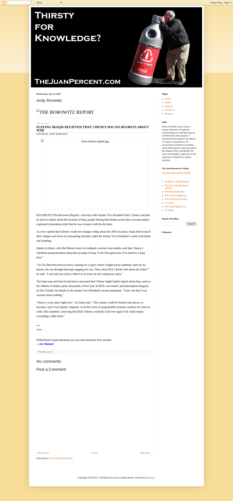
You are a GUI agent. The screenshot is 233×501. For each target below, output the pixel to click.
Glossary (169, 106)
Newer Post (43, 453)
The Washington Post (175, 206)
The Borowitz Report (65, 215)
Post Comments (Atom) (61, 458)
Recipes (169, 113)
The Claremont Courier (176, 199)
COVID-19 (170, 110)
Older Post (145, 453)
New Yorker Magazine (176, 195)
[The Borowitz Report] (65, 112)
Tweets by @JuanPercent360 (176, 173)
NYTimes (169, 210)
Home (94, 453)
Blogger (151, 477)
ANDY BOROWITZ (58, 134)
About (168, 102)
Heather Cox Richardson (177, 181)
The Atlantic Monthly (175, 191)
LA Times (169, 203)
